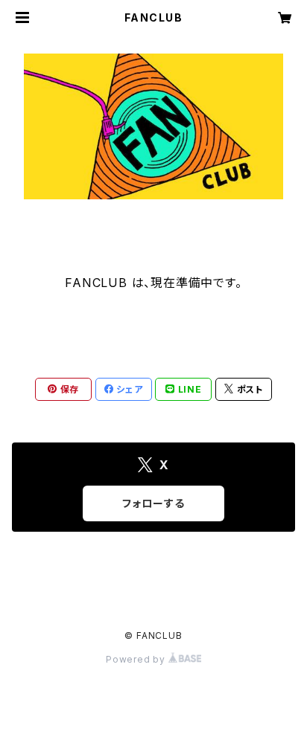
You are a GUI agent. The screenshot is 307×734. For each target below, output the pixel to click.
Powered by (137, 659)
